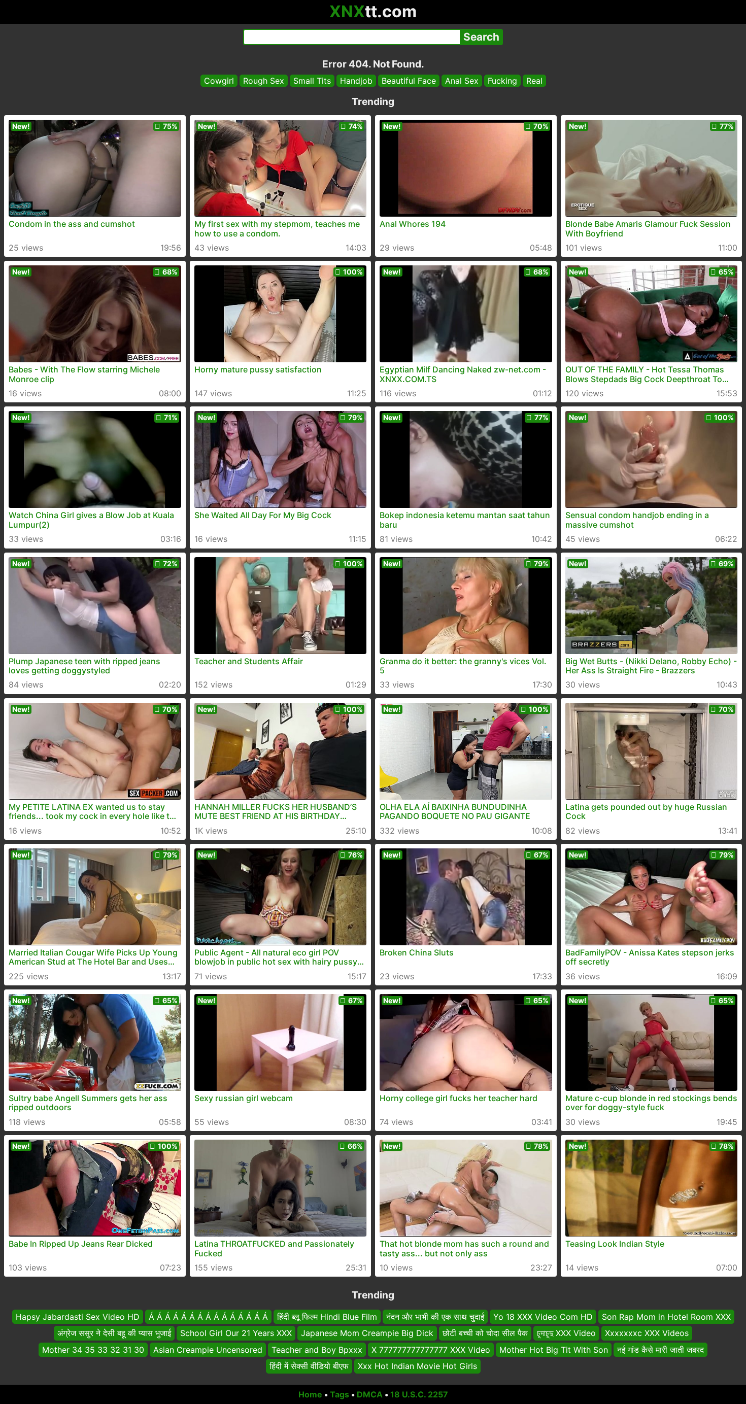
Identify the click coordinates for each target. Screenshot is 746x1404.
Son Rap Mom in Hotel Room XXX (666, 1317)
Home (310, 1394)
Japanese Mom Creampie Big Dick (367, 1333)
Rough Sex (263, 81)
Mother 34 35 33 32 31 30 (93, 1349)
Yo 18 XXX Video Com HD (543, 1317)
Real (534, 81)
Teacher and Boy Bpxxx (317, 1349)
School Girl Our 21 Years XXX (236, 1333)
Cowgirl (219, 81)
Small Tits (312, 81)
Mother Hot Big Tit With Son (553, 1349)
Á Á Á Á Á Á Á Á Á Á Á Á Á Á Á (208, 1317)
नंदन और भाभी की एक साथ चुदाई (435, 1317)
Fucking (502, 81)
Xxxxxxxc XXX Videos (647, 1333)
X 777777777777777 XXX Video (430, 1349)
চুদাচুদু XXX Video (566, 1333)
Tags (339, 1394)
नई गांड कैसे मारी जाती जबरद (660, 1349)
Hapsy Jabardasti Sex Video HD (78, 1317)
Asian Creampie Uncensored (207, 1349)
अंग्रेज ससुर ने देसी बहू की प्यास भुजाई (114, 1333)
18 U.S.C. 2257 (419, 1394)
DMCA (370, 1394)
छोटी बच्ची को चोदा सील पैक (485, 1333)
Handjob (356, 81)
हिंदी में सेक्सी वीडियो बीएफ (309, 1366)
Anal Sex (462, 81)
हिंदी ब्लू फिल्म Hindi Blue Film (327, 1317)
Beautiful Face (409, 81)
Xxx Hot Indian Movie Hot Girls (417, 1366)
